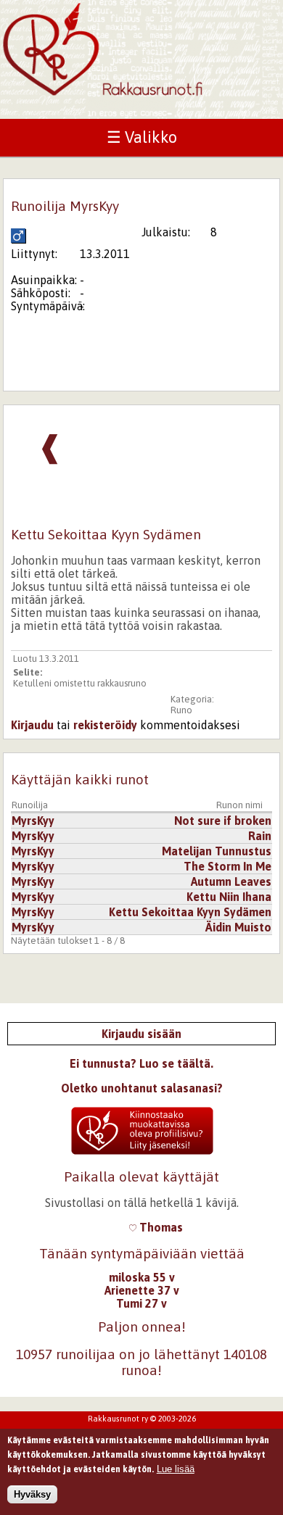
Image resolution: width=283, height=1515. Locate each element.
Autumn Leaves (231, 881)
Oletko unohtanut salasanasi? (142, 1088)
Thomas (159, 1227)
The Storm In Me (227, 866)
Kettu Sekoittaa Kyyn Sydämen (190, 911)
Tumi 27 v (141, 1303)
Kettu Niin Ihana (228, 896)
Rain (259, 835)
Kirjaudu (32, 724)
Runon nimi (239, 805)
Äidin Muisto (238, 927)
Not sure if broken (222, 820)
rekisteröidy (105, 724)
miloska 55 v (142, 1277)
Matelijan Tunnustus (216, 851)
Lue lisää (175, 1469)
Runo (181, 710)
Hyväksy (32, 1494)
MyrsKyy (33, 820)
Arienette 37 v (141, 1290)
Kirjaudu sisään (141, 1033)
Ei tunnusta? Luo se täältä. (141, 1063)
